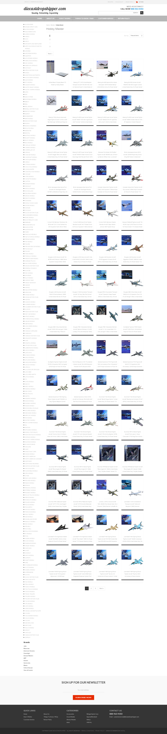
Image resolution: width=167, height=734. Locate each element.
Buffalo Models (30, 135)
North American (30, 456)
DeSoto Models (30, 198)
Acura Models (29, 29)
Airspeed (28, 51)
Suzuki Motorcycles (31, 577)
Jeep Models (29, 323)
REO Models (29, 524)
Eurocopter (29, 227)
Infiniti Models (29, 316)
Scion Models (29, 541)
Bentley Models (30, 111)
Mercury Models (30, 415)
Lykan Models (29, 381)
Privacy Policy (100, 730)
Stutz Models (29, 567)
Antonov (28, 68)
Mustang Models (30, 442)
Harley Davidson (30, 282)
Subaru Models (30, 570)
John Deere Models (31, 326)
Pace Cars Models (30, 478)
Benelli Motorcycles (32, 109)
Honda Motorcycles (31, 297)
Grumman (28, 275)
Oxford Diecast (28, 668)
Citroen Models (30, 164)
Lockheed (28, 372)
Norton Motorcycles (32, 466)
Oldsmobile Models (31, 471)
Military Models (30, 420)
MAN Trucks (29, 393)
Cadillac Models (30, 145)
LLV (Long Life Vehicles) (32, 369)
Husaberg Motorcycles (32, 307)
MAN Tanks (28, 391)
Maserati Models (30, 398)
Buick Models (29, 140)
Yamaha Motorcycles (32, 635)
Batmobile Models (31, 99)
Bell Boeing (28, 106)
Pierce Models (29, 497)
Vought (27, 620)
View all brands (28, 670)
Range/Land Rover (31, 519)
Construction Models (32, 171)
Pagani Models (29, 483)
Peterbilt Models (30, 490)
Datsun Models (30, 188)
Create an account (37, 2)
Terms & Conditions (87, 730)
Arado (27, 72)
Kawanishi (28, 333)
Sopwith (27, 558)
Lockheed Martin (30, 374)
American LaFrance (31, 65)
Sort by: (126, 35)
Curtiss (27, 181)
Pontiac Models (30, 509)
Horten (27, 299)
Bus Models (29, 142)
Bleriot (27, 113)
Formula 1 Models (30, 256)
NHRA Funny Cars (30, 451)
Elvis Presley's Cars (31, 220)
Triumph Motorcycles (32, 599)
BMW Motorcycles (31, 121)
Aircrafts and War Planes (33, 43)
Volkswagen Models (31, 615)
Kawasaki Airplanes (31, 331)
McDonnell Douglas (31, 408)
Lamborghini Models (31, 348)
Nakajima (28, 447)
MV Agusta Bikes (30, 444)
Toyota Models (30, 591)
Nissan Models (30, 454)
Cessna (27, 152)
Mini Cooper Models (31, 422)
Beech (27, 101)
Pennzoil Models (30, 488)
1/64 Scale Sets (29, 468)
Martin (27, 396)
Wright (27, 630)
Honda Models (29, 294)
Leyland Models (30, 360)
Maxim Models (29, 401)
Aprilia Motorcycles (31, 70)
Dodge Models (29, 205)
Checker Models (30, 155)
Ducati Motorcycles (31, 212)
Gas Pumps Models (31, 263)
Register (110, 2)
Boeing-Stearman (30, 126)
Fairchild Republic (31, 234)
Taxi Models (29, 582)
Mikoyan (27, 427)
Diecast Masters (28, 655)
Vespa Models (29, 608)
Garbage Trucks (30, 261)
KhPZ (26, 340)
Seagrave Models (30, 543)
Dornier (27, 208)
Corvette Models (30, 179)
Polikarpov (28, 507)
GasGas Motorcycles (32, 266)
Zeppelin (27, 637)
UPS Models (28, 603)
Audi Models (29, 80)
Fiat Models (28, 241)
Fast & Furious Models (32, 237)
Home (48, 25)
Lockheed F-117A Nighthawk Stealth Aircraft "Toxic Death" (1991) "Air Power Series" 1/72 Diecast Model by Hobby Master (82, 539)
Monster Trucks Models (33, 434)
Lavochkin (28, 352)
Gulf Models (29, 278)
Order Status (129, 2)
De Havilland (29, 191)
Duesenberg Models (31, 215)
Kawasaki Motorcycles (32, 335)
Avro (26, 92)
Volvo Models (29, 618)
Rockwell (28, 529)
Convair (27, 174)
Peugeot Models (30, 492)
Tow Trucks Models (31, 589)
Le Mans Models (30, 355)
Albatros (28, 56)
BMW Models (29, 118)
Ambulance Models (31, 60)
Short (27, 550)
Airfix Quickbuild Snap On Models (33, 47)
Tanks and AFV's (30, 579)
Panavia (27, 485)
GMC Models (29, 273)
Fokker (27, 251)
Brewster (28, 130)
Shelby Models (30, 545)
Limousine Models (30, 362)
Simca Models (29, 555)
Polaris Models (30, 502)
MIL (26, 425)
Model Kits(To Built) (31, 432)
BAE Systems (29, 97)
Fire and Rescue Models (32, 246)
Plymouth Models (30, 500)
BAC (26, 94)
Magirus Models (30, 389)
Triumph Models (30, 596)
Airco (27, 41)
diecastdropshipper (58, 730)
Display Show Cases (31, 203)
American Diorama (29, 651)
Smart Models (29, 560)
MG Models (28, 418)
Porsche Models (30, 512)
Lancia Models (29, 350)
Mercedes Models (30, 413)
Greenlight (27, 653)
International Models (32, 319)
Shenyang (28, 548)
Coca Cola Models (31, 167)
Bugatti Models (30, 138)
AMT (25, 658)
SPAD (26, 562)
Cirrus (27, 162)
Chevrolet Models (31, 157)
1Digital (122, 730)
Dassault (28, 186)
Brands (53, 25)
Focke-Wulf (29, 249)
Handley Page (29, 280)
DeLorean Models (30, 193)
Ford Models (29, 253)
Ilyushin (27, 309)
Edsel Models (29, 217)
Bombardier (29, 116)
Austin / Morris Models (32, 89)
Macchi (27, 384)
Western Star (29, 623)
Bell (26, 104)
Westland (28, 625)
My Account (119, 2)
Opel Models (29, 473)
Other (27, 475)
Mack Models (29, 386)
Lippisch (27, 367)
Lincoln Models (30, 364)
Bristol (27, 133)
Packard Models (30, 480)
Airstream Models (31, 53)
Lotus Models (29, 377)
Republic (28, 526)
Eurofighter (29, 229)
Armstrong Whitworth (32, 75)
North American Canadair (33, 459)
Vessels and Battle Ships (33, 611)
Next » (50, 53)
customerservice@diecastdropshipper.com (126, 717)
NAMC (27, 449)
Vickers (27, 613)
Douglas (28, 210)
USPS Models (29, 606)
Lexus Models (29, 357)
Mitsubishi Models (31, 430)
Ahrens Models (30, 34)
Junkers (27, 328)
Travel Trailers (30, 594)
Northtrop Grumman (32, 463)
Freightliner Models (31, 258)
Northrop (28, 461)
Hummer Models (30, 304)
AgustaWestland (30, 31)
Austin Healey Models (32, 87)
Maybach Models (30, 403)
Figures (27, 244)
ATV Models (28, 82)
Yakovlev (28, 632)
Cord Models (29, 176)
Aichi (26, 39)
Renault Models (30, 521)
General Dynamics (31, 268)
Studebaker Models (31, 565)
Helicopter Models (31, 290)
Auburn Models (30, 85)
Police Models (29, 504)
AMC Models (29, 63)
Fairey (27, 232)
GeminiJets (27, 663)
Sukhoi (27, 574)
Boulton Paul (29, 128)
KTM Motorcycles (31, 345)
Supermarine (29, 572)
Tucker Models (30, 601)
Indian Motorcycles (31, 311)
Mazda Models (29, 405)
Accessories (29, 24)
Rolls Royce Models (31, 531)
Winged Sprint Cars (31, 27)
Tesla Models (29, 584)
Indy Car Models (30, 314)
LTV (26, 379)
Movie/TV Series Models (32, 439)
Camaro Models (30, 147)
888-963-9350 (137, 9)
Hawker (27, 285)
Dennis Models (30, 196)
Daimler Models (30, 183)
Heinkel (27, 287)
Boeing (27, 123)
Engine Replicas (30, 224)
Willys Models (29, 627)
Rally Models (29, 514)
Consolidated (29, 169)
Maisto (25, 665)
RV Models (28, 533)
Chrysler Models (30, 159)
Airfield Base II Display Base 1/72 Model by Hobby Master (57, 83)
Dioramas (28, 200)
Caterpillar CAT (30, 150)
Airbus (27, 36)
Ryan (26, 536)
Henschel (28, 292)
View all (89, 722)
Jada (25, 646)
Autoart (26, 660)
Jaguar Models (30, 321)
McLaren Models (30, 410)
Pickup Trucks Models (32, 495)
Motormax (26, 648)
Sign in (27, 2)
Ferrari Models (30, 239)
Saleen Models (30, 538)
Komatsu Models (30, 343)
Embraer (27, 222)
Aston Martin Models (32, 77)
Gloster (27, 270)
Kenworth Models (31, 338)
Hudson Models (30, 302)
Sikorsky (28, 553)
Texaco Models (30, 586)
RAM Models (29, 516)
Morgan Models (30, 437)
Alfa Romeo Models (31, 58)
